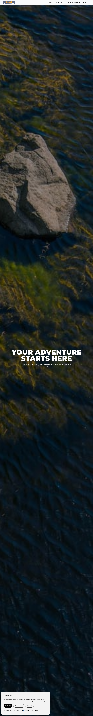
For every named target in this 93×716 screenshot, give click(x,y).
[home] (13, 2)
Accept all (8, 705)
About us (77, 2)
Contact (85, 2)
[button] (60, 2)
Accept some (18, 705)
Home (50, 2)
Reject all (29, 705)
